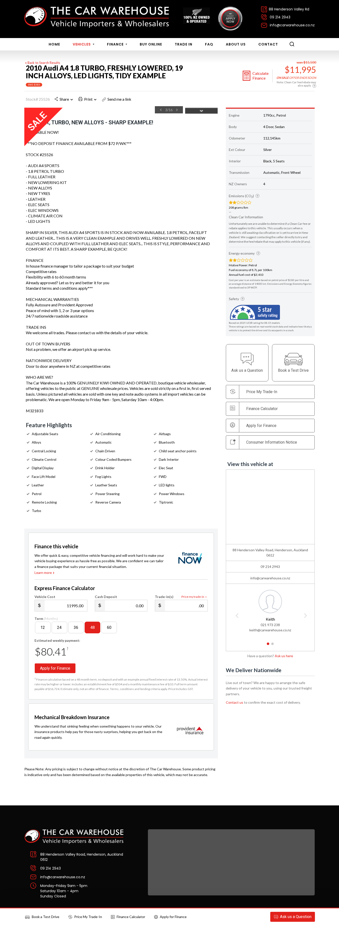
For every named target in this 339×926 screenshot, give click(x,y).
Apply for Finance (173, 917)
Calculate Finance (260, 75)
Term (46, 618)
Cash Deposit (106, 597)
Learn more (43, 572)
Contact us (234, 702)
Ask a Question (295, 916)
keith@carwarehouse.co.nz (270, 630)
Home (54, 44)
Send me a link (119, 99)
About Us (236, 44)
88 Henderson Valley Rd (289, 9)
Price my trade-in (192, 597)
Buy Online (151, 44)
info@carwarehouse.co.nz (292, 25)
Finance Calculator (262, 408)
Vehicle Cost (44, 597)
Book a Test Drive (45, 917)
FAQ (209, 44)
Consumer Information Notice (271, 442)
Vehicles (82, 44)
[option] (103, 111)
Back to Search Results (44, 63)
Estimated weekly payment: (57, 640)
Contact (268, 44)
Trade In (183, 44)
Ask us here (284, 656)
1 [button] (268, 646)
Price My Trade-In (88, 917)
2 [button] (272, 646)
